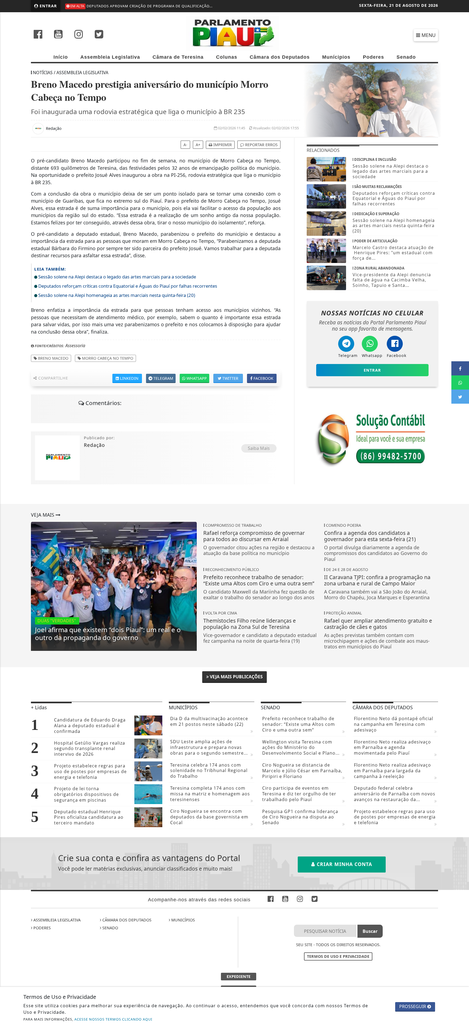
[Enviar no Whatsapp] (460, 382)
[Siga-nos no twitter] (99, 35)
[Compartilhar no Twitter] (460, 397)
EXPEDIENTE (239, 976)
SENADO (109, 927)
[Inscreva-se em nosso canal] (58, 35)
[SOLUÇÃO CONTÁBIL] (372, 439)
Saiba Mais (259, 448)
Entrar (47, 5)
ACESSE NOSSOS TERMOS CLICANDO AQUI (113, 1019)
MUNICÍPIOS (182, 920)
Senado (406, 57)
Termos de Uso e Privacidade (338, 956)
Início (60, 57)
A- (185, 144)
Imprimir (222, 144)
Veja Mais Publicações (236, 677)
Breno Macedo (52, 358)
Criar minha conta (343, 864)
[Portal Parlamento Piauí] (234, 33)
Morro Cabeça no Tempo (107, 358)
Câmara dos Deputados (280, 57)
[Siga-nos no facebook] (38, 35)
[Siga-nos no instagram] (78, 35)
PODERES (41, 927)
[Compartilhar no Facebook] (460, 368)
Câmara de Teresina (178, 57)
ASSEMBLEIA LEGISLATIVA (56, 920)
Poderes (373, 57)
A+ (198, 144)
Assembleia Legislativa (110, 57)
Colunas (226, 57)
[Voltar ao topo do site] (460, 615)
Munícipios (336, 57)
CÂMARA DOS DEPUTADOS (126, 920)
